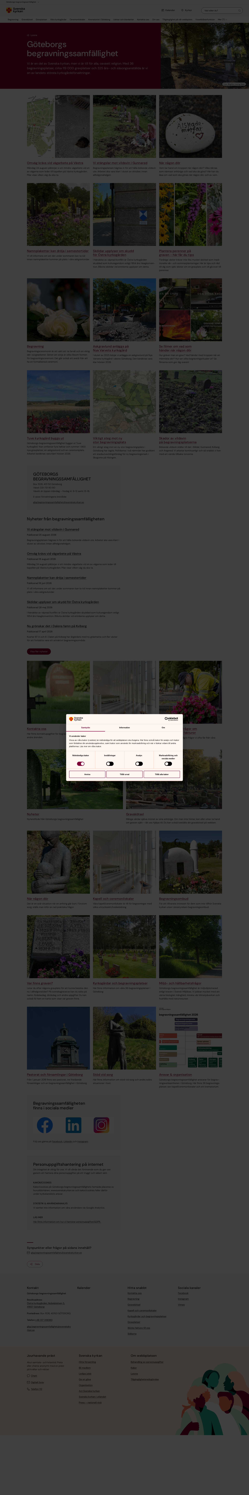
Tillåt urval (124, 774)
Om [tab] (163, 727)
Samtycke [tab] (85, 727)
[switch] (110, 764)
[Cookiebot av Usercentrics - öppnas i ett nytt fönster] (168, 719)
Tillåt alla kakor (162, 774)
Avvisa (87, 774)
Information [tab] (124, 727)
